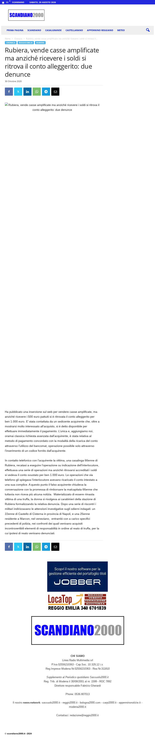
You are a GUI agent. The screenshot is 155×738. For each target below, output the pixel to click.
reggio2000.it (70, 702)
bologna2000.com (90, 702)
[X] (18, 92)
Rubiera (40, 42)
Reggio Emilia (25, 42)
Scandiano (34, 30)
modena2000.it (77, 706)
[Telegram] (46, 92)
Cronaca (18, 38)
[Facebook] (9, 92)
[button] (147, 30)
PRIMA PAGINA (15, 30)
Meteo (121, 30)
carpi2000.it (109, 702)
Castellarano (74, 30)
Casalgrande (53, 30)
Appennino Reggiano (100, 30)
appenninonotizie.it (130, 702)
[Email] (55, 92)
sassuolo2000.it (51, 702)
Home (7, 38)
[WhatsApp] (37, 92)
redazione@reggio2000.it (84, 715)
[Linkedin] (27, 92)
